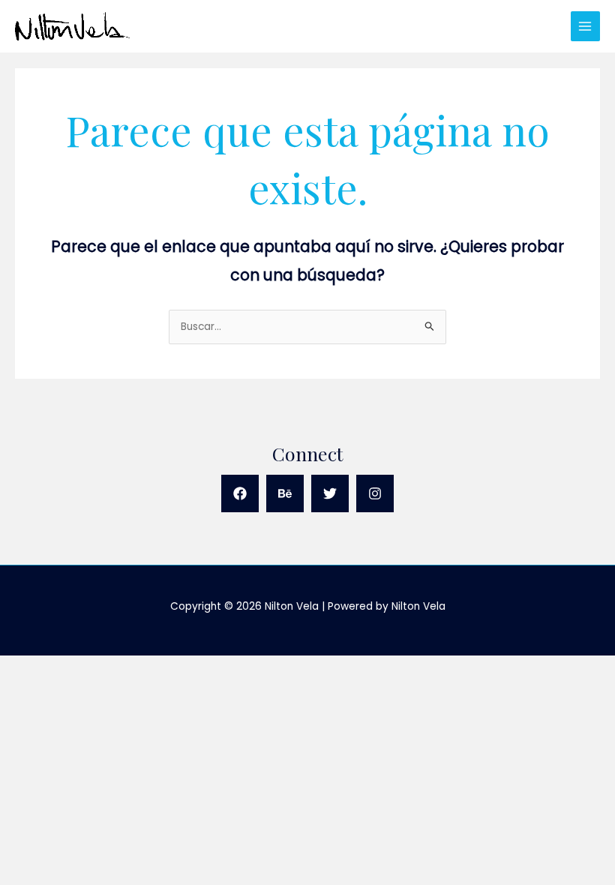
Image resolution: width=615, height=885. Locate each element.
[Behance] (285, 493)
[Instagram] (375, 493)
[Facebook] (240, 493)
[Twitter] (330, 493)
